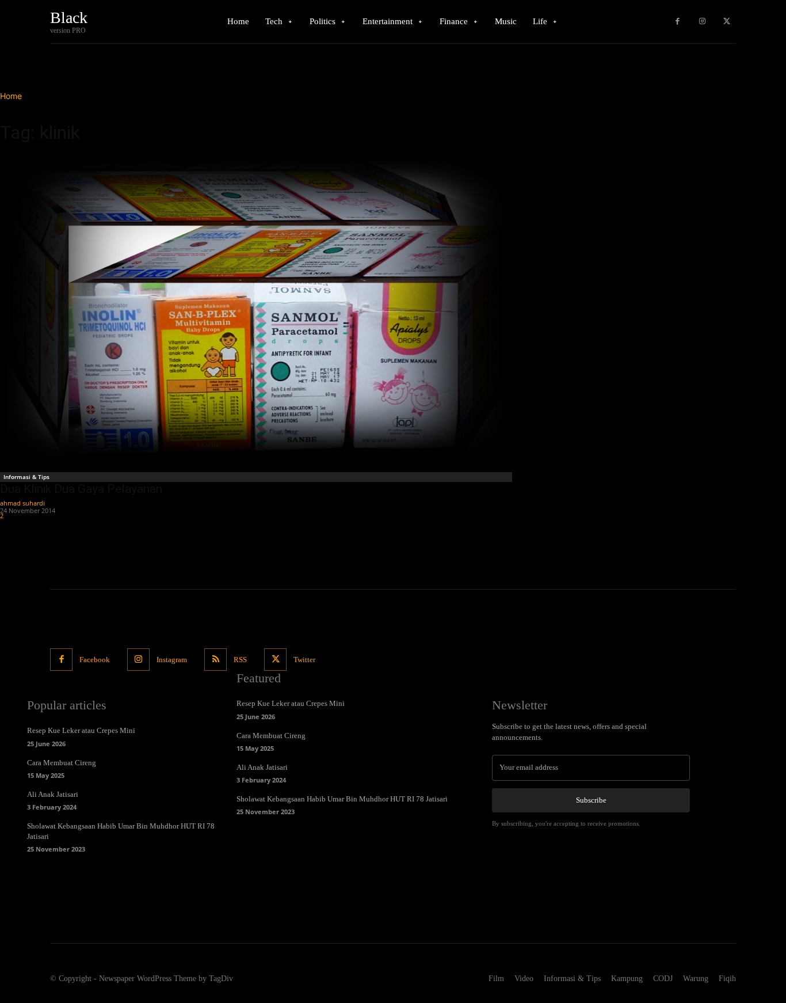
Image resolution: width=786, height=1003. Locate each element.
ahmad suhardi (22, 503)
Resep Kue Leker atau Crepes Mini (81, 730)
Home (11, 96)
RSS (240, 659)
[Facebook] (677, 21)
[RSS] (215, 659)
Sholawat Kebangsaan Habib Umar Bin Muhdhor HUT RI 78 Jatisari (342, 799)
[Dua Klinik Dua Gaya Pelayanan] (257, 311)
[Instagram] (702, 21)
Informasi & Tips (26, 477)
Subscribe (591, 800)
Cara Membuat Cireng (61, 762)
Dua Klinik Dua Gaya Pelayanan (81, 489)
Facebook (94, 659)
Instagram (172, 659)
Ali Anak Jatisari (52, 794)
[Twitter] (726, 21)
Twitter (304, 659)
